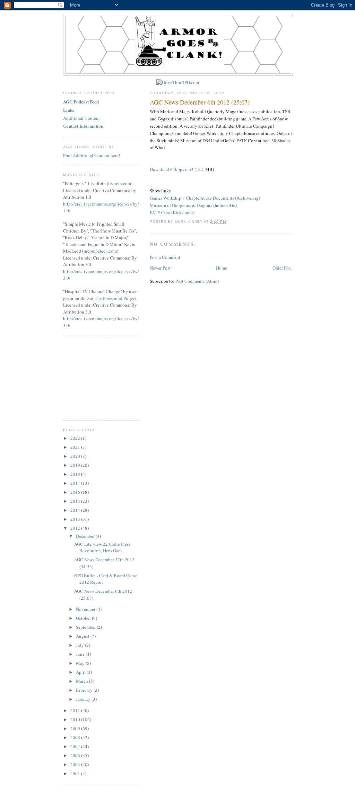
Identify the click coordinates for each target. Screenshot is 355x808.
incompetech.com (100, 251)
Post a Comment (165, 257)
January (84, 699)
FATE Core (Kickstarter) (172, 212)
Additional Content (81, 118)
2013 (75, 519)
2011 (75, 710)
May (81, 663)
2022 (75, 438)
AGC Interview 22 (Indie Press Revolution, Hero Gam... (102, 547)
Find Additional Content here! (91, 155)
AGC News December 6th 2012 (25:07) (200, 102)
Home (221, 268)
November (86, 609)
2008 (75, 737)
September (86, 627)
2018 (75, 474)
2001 (75, 773)
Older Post (282, 268)
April (81, 672)
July (80, 645)
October (84, 618)
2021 (75, 447)
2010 (75, 719)
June (81, 654)
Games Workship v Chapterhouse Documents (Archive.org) (205, 198)
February (85, 690)
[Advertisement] (97, 377)
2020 (75, 456)
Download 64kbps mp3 (171, 169)
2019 (75, 465)
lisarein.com (119, 183)
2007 (75, 746)
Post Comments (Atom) (197, 281)
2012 (75, 528)
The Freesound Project (116, 298)
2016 (75, 492)
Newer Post (160, 268)
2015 (75, 501)
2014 (75, 510)
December (86, 536)
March (82, 681)
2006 (75, 755)
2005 (75, 764)
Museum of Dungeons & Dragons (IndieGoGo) (193, 205)
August (83, 636)
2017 (75, 483)
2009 (75, 728)
